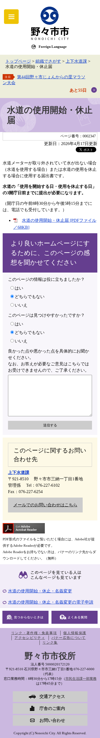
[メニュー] (11, 16)
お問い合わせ (52, 720)
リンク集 (50, 642)
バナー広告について (68, 638)
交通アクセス (52, 696)
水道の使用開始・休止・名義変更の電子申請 (50, 602)
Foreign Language (53, 47)
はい (19, 288)
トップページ (18, 61)
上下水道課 (76, 61)
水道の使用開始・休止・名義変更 (40, 591)
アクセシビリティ (29, 638)
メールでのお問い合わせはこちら (45, 505)
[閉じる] (94, 90)
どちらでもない (30, 296)
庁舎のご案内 (52, 708)
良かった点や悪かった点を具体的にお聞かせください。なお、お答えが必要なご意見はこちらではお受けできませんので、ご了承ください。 (48, 360)
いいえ (21, 305)
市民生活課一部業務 (81, 679)
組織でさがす (48, 61)
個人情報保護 (74, 633)
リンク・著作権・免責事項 (34, 633)
